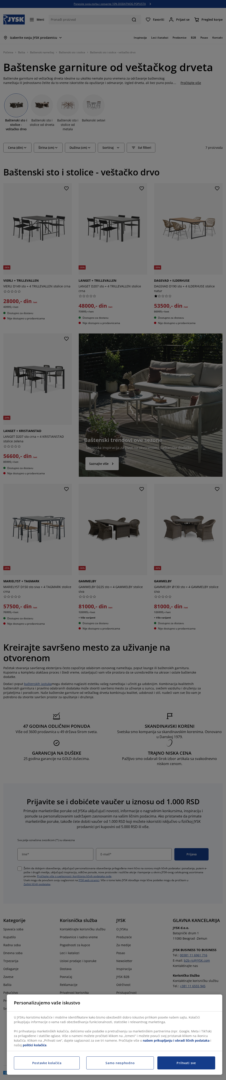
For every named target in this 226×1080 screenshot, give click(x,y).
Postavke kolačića (47, 1063)
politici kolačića (34, 1045)
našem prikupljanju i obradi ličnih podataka (176, 1040)
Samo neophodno (120, 1063)
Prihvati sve (186, 1063)
